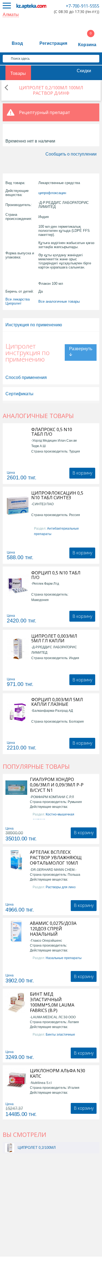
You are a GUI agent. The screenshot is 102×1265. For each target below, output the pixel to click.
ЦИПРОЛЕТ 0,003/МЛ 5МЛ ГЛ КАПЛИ (54, 638)
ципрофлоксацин (52, 193)
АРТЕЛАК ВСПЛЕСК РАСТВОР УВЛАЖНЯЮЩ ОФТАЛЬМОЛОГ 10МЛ (56, 857)
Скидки (84, 70)
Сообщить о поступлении (71, 154)
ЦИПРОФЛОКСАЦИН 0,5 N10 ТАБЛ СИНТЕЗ (57, 495)
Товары (18, 73)
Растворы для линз (61, 887)
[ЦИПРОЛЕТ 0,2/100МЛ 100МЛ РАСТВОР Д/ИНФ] (9, 1148)
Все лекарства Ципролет (17, 301)
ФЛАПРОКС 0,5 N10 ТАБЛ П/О (51, 432)
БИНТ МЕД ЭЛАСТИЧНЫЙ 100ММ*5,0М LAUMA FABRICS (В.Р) (52, 1002)
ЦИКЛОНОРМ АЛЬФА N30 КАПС (57, 1073)
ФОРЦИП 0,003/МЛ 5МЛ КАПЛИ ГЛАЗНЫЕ (57, 702)
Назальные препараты (64, 958)
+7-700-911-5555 (82, 6)
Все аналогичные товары (59, 301)
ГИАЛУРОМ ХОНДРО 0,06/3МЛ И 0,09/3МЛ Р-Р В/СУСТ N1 (57, 785)
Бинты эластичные (60, 1034)
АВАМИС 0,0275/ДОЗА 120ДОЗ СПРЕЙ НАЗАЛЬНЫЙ (53, 929)
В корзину (82, 473)
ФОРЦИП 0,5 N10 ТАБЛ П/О (56, 575)
